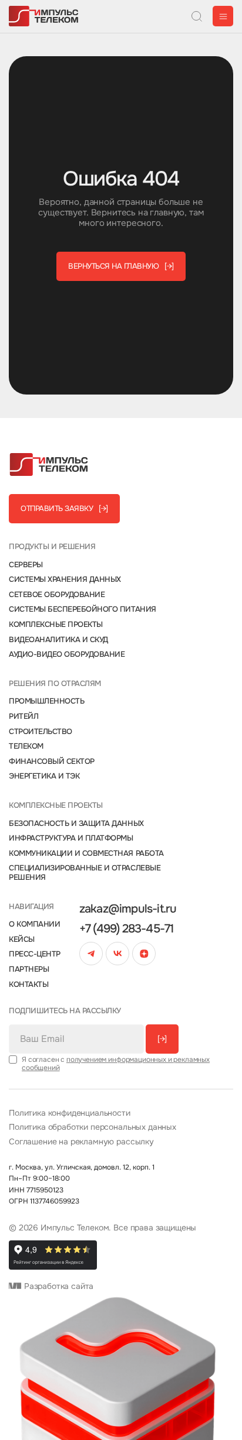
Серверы (26, 565)
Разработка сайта (57, 1286)
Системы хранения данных (65, 579)
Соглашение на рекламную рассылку (81, 1142)
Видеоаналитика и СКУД (58, 639)
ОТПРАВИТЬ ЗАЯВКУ (64, 508)
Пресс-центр (34, 954)
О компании (34, 924)
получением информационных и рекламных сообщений (116, 1063)
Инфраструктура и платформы (71, 838)
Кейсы (22, 939)
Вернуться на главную (121, 266)
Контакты (28, 984)
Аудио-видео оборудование (67, 654)
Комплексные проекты (56, 624)
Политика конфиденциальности (69, 1113)
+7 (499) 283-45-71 (126, 929)
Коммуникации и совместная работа (86, 853)
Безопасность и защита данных (76, 823)
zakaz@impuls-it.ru (128, 909)
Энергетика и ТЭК (44, 776)
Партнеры (29, 969)
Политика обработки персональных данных (92, 1127)
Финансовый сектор (52, 761)
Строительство (40, 731)
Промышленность (46, 701)
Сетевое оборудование (57, 594)
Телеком (26, 746)
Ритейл (23, 716)
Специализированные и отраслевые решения (84, 872)
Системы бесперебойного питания (82, 609)
